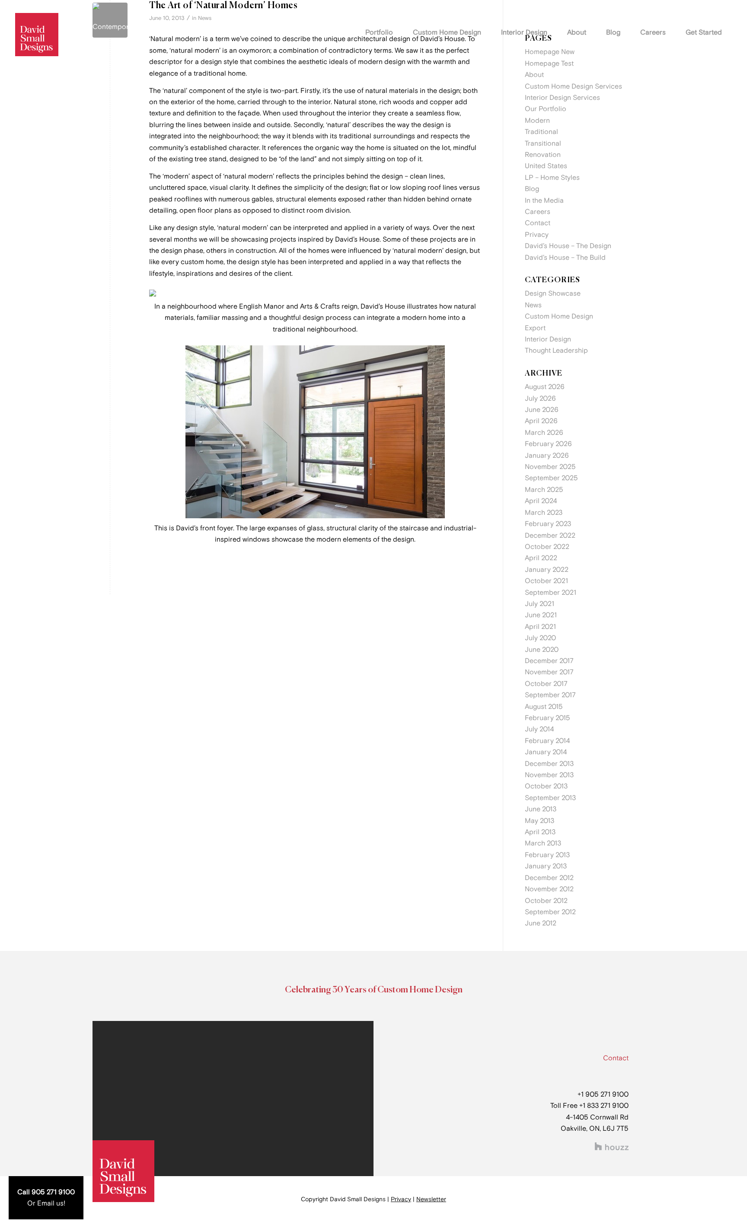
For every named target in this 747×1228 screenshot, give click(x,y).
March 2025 (544, 489)
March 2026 (544, 432)
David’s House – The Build (565, 257)
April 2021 (540, 626)
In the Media (544, 200)
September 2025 (551, 478)
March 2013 (543, 843)
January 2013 (546, 866)
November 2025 (550, 466)
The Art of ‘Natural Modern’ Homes (223, 5)
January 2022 (546, 569)
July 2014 (539, 729)
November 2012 (549, 889)
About (534, 74)
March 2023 (543, 512)
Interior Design (548, 339)
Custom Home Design (559, 316)
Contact (537, 223)
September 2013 (550, 798)
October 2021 (546, 581)
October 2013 (546, 786)
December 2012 (549, 878)
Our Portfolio (545, 109)
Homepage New (550, 52)
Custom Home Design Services (573, 86)
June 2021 (541, 615)
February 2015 (547, 718)
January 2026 (547, 455)
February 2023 (548, 524)
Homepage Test (549, 63)
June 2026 (542, 409)
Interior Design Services (562, 97)
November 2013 (549, 775)
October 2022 (547, 546)
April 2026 (541, 421)
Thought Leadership (556, 350)
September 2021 (550, 592)
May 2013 (539, 821)
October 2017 (546, 683)
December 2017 (549, 661)
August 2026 (545, 387)
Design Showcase (553, 293)
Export (535, 328)
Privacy (537, 234)
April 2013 (540, 832)
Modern (537, 120)
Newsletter (431, 1199)
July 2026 (540, 398)
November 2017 (549, 672)
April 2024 (541, 501)
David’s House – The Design (568, 246)
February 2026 (548, 444)
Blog (532, 189)
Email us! (51, 1203)
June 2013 (540, 809)
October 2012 (546, 900)
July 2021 (539, 604)
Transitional (543, 143)
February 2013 (547, 855)
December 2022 (550, 535)
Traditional (541, 132)
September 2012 (550, 912)
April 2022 (541, 558)
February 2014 (547, 741)
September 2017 (550, 695)
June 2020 (542, 649)
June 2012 (540, 923)
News (204, 18)
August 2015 (544, 706)
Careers (537, 211)
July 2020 (540, 638)
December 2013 (549, 763)
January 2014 (546, 752)
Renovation (543, 154)
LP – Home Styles (552, 177)
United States (546, 166)
